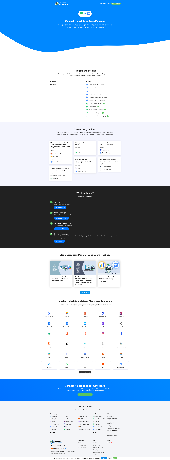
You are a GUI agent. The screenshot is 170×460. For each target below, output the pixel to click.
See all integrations (85, 372)
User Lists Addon (111, 433)
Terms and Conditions (59, 453)
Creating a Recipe (111, 426)
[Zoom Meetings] (89, 14)
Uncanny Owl (61, 445)
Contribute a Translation (98, 452)
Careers (80, 449)
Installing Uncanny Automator (111, 422)
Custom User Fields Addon (113, 428)
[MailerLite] (81, 14)
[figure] (87, 85)
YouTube (111, 442)
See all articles (85, 292)
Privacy (52, 453)
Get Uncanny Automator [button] (61, 228)
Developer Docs (96, 445)
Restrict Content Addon (112, 430)
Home (79, 442)
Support (94, 454)
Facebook (107, 442)
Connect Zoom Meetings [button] (62, 218)
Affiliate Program (82, 447)
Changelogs (95, 449)
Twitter (109, 442)
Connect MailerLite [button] (60, 207)
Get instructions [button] (59, 241)
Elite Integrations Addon (112, 435)
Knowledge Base (97, 442)
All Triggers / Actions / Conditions (112, 419)
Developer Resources (98, 447)
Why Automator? (82, 445)
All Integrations (110, 416)
